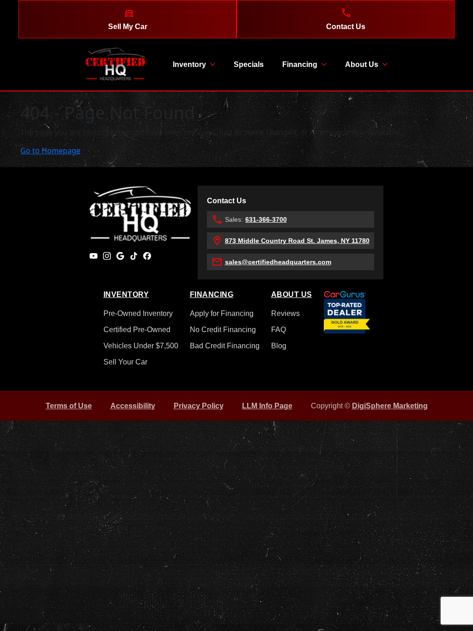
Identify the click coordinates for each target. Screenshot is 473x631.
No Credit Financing (223, 330)
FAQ (278, 330)
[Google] (120, 256)
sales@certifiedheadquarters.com (278, 262)
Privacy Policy (199, 406)
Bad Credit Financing (225, 346)
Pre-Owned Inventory (138, 313)
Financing (299, 64)
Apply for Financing (222, 313)
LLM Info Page (267, 406)
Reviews (285, 313)
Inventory (189, 64)
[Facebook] (147, 256)
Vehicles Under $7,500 (140, 346)
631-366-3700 (266, 219)
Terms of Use (69, 406)
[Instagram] (107, 256)
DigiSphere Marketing (390, 406)
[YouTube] (93, 256)
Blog (278, 346)
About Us (361, 64)
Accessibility (132, 406)
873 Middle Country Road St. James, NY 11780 (297, 240)
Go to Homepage (50, 151)
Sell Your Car (125, 362)
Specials (249, 64)
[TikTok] (134, 256)
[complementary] (445, 603)
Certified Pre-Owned (136, 330)
